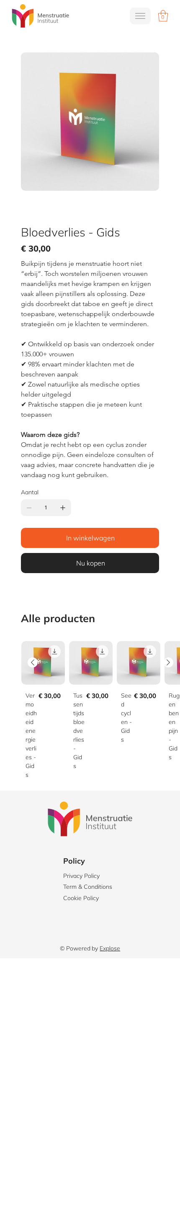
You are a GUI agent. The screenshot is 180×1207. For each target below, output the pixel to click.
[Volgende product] (168, 662)
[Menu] (140, 16)
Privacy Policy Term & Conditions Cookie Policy (87, 887)
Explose (110, 948)
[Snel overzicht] (43, 663)
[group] (100, 712)
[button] (163, 15)
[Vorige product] (33, 662)
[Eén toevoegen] (62, 507)
